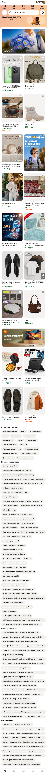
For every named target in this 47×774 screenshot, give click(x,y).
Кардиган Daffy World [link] (9, 203)
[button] (23, 21)
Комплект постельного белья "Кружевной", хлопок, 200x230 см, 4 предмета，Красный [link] (34, 204)
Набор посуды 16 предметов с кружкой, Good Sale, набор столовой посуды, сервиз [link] (11, 165)
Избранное (23, 771)
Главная (4, 771)
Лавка (14, 771)
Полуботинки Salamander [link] (10, 417)
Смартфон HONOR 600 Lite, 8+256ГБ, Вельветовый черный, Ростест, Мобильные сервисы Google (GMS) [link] (12, 87)
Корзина (33, 771)
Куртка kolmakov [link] (30, 417)
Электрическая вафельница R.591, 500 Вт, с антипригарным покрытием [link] (11, 379)
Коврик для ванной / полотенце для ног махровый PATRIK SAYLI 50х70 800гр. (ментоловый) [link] (34, 244)
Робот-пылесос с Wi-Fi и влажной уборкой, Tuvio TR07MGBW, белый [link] (10, 321)
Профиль (42, 771)
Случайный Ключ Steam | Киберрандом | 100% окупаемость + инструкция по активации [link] (11, 244)
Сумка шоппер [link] (30, 86)
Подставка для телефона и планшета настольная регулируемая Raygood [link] (34, 379)
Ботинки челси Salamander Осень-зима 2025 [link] (11, 283)
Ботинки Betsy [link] (29, 124)
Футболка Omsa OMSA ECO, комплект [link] (34, 283)
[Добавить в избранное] (20, 57)
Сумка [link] (27, 320)
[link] (9, 431)
